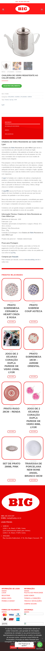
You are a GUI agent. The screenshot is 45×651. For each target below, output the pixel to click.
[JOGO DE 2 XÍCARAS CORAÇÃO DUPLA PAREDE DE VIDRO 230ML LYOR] (11, 338)
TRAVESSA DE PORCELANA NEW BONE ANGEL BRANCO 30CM (33, 469)
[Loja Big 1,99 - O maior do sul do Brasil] (22, 8)
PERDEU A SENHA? (8, 601)
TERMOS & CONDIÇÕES (32, 598)
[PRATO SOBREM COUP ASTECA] (33, 289)
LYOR (15, 99)
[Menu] (41, 9)
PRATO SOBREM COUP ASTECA (33, 308)
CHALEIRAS (11, 96)
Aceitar (13, 647)
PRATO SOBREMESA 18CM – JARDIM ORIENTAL (33, 359)
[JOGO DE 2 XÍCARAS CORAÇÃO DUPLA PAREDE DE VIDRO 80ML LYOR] (33, 393)
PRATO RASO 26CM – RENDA (11, 410)
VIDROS (30, 96)
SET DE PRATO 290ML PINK (11, 465)
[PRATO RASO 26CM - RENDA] (11, 393)
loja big (11, 99)
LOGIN (4, 593)
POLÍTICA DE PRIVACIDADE (33, 593)
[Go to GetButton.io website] (39, 648)
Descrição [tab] (8, 122)
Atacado (15, 257)
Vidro (13, 148)
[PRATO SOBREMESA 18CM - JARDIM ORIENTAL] (33, 338)
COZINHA (18, 71)
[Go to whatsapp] (39, 644)
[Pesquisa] (3, 9)
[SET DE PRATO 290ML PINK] (11, 448)
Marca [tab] (7, 130)
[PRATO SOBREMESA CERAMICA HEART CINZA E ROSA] (11, 289)
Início (3, 71)
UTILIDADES (10, 71)
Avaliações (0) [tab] (9, 134)
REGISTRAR (6, 595)
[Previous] (5, 39)
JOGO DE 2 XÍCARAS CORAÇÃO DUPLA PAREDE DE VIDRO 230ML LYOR (11, 363)
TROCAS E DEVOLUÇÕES (33, 601)
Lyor (3, 105)
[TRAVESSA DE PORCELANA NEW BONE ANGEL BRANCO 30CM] (33, 448)
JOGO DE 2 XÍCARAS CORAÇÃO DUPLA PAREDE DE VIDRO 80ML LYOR (33, 418)
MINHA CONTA (6, 598)
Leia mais (11, 321)
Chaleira (7, 99)
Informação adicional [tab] (12, 126)
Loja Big (12, 252)
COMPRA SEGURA (30, 604)
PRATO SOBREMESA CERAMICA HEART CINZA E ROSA (11, 311)
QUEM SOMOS (29, 595)
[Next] (40, 39)
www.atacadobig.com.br (31, 259)
